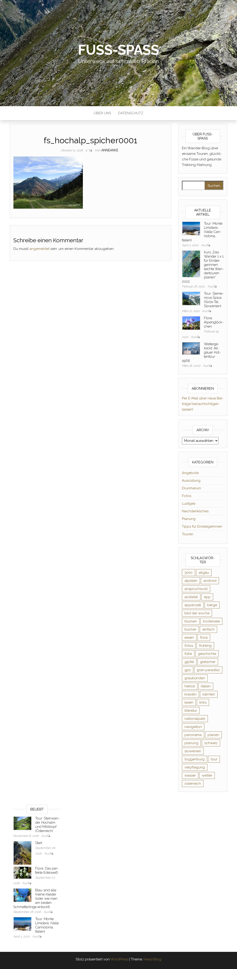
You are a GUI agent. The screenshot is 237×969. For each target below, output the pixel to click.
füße (188, 654)
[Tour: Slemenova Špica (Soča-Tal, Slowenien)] (191, 298)
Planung (189, 519)
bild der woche (196, 613)
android (209, 581)
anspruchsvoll (196, 589)
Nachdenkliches (195, 511)
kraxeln (190, 694)
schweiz (211, 743)
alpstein (190, 581)
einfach (208, 629)
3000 (188, 573)
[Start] (22, 853)
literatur (190, 710)
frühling (205, 646)
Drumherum (191, 488)
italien (206, 686)
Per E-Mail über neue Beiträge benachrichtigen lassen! (202, 403)
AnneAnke (109, 150)
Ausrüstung (191, 480)
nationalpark (194, 719)
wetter (207, 775)
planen (213, 735)
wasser (190, 775)
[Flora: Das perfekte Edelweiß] (22, 872)
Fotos (186, 496)
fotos (188, 646)
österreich (192, 783)
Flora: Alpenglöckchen (214, 322)
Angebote (190, 473)
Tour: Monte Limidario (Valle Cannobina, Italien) (47, 925)
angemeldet (39, 249)
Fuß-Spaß (118, 50)
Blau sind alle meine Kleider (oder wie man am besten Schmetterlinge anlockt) (35, 898)
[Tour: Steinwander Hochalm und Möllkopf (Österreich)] (22, 823)
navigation (193, 727)
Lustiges (188, 503)
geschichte (207, 654)
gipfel (189, 662)
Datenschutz (130, 113)
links (202, 702)
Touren (187, 534)
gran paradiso (208, 670)
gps (187, 670)
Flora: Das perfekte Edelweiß (47, 870)
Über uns (102, 113)
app (207, 597)
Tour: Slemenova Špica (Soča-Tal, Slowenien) (214, 299)
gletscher (207, 662)
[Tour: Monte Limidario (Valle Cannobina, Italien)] (191, 228)
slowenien (192, 751)
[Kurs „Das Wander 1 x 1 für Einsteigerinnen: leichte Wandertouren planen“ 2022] (191, 263)
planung (191, 743)
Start (38, 843)
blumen (190, 621)
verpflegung (194, 767)
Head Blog (152, 959)
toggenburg (194, 759)
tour (214, 759)
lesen (188, 702)
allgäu (204, 573)
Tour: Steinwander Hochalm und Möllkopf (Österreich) (47, 824)
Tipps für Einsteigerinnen (202, 526)
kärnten (209, 694)
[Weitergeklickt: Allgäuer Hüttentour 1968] (191, 348)
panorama (193, 735)
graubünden (194, 678)
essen (189, 637)
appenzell (192, 605)
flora (204, 637)
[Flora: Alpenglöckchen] (191, 323)
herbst (189, 686)
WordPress (119, 959)
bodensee (211, 621)
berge (212, 605)
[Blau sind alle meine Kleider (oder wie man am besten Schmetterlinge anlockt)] (22, 895)
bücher (190, 629)
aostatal (191, 597)
